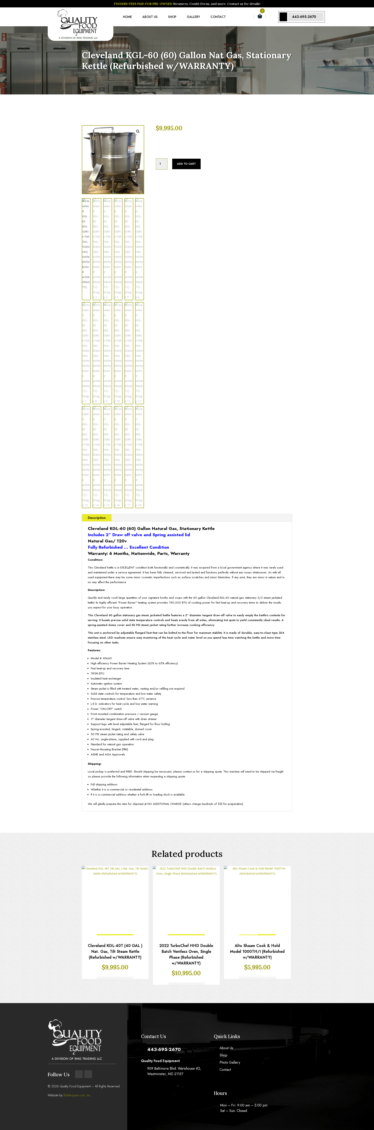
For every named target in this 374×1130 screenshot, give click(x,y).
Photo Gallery (230, 1063)
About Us (150, 17)
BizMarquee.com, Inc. (77, 1095)
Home (127, 17)
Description (97, 517)
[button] (137, 131)
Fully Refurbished (190, 137)
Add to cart (186, 164)
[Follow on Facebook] (79, 1074)
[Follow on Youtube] (88, 1074)
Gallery (193, 17)
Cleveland (167, 146)
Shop (172, 17)
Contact (218, 17)
